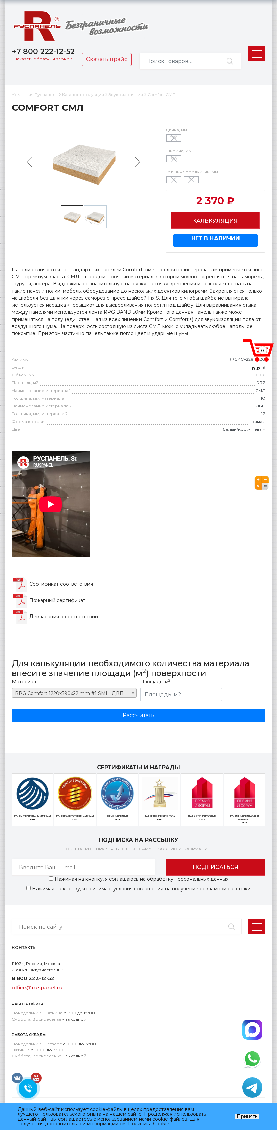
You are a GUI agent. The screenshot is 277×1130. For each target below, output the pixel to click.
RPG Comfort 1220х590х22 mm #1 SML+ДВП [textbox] (69, 693)
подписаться (215, 867)
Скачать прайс (106, 59)
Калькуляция (215, 221)
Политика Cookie (148, 1124)
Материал (24, 682)
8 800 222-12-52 (33, 978)
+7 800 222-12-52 (43, 51)
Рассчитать (138, 715)
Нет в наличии (215, 238)
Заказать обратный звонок (43, 58)
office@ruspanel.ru (37, 987)
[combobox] (74, 693)
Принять (247, 1116)
